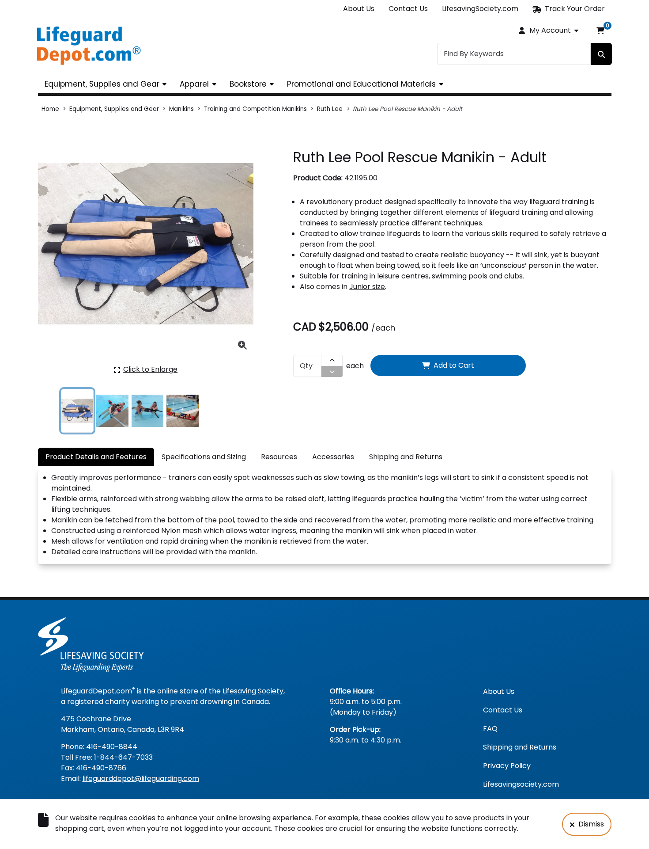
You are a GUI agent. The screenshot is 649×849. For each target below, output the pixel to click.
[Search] (601, 54)
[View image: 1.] (77, 411)
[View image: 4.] (182, 411)
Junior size (367, 287)
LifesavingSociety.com (480, 9)
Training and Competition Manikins (255, 109)
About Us (358, 9)
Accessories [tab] (333, 457)
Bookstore (248, 84)
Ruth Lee (330, 109)
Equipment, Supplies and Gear (102, 84)
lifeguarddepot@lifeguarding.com (141, 778)
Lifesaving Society (253, 691)
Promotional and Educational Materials (361, 84)
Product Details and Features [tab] (96, 457)
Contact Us (408, 9)
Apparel (194, 84)
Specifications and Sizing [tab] (204, 457)
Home (50, 109)
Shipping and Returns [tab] (405, 457)
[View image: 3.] (147, 411)
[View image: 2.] (112, 411)
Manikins (181, 109)
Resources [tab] (279, 457)
